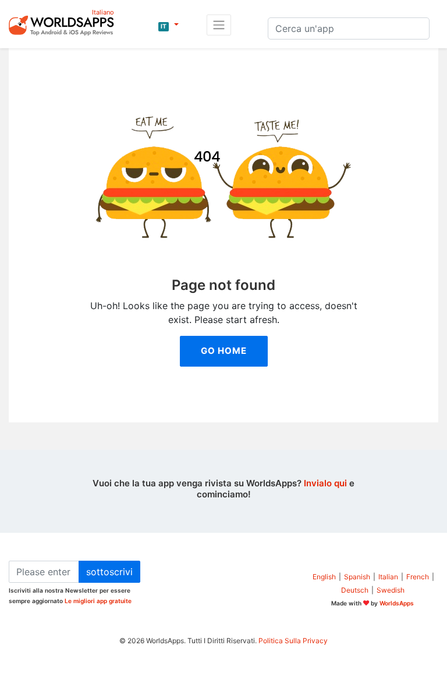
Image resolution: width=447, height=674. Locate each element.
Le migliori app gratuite (98, 600)
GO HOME (224, 350)
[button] (168, 25)
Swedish (391, 590)
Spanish (357, 576)
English (324, 576)
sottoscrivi (109, 572)
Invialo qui (325, 483)
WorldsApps (396, 603)
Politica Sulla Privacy (293, 640)
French (417, 576)
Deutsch (354, 590)
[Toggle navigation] (219, 25)
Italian (388, 576)
